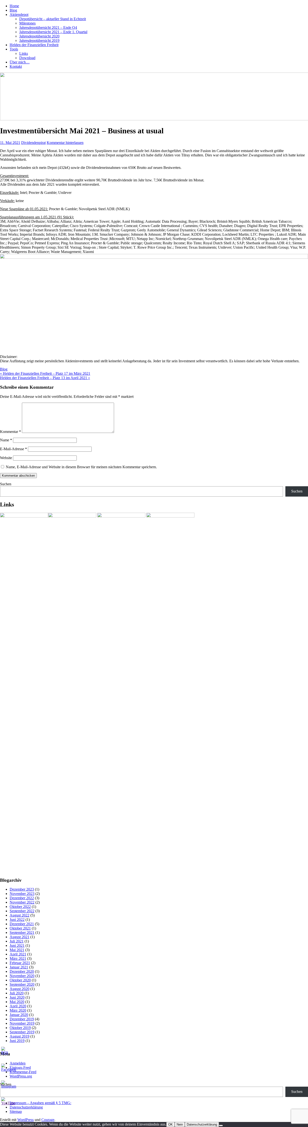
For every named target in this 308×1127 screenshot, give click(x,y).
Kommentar (10, 432)
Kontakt (16, 66)
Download (27, 58)
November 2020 (22, 976)
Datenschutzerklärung (202, 1124)
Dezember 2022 (22, 898)
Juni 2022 (17, 920)
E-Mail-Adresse (13, 449)
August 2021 (19, 937)
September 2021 (22, 932)
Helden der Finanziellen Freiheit (34, 45)
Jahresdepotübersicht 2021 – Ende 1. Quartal (53, 32)
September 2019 (22, 1032)
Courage (47, 1120)
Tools (14, 49)
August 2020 (19, 989)
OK (170, 1124)
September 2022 (22, 911)
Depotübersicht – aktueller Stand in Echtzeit (52, 19)
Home (14, 6)
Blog (13, 10)
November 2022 (22, 902)
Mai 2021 (17, 950)
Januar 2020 (19, 1015)
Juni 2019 (17, 1041)
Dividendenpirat (33, 143)
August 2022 (19, 915)
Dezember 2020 (22, 971)
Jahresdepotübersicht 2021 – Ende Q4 (48, 27)
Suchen (5, 484)
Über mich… (20, 62)
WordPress (25, 1120)
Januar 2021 (19, 967)
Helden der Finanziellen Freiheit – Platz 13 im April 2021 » (45, 378)
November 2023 (22, 894)
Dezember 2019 (22, 1019)
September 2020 (22, 984)
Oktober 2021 (20, 928)
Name (6, 440)
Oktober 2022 (20, 907)
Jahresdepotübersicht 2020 (39, 36)
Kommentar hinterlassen (65, 143)
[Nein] (221, 1125)
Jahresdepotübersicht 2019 (39, 40)
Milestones (27, 23)
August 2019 (19, 1036)
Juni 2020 (17, 997)
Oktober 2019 (20, 1028)
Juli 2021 (17, 941)
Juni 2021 (17, 945)
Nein (180, 1124)
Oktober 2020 (20, 980)
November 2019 (22, 1023)
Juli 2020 (17, 993)
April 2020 (18, 1006)
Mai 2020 (17, 1002)
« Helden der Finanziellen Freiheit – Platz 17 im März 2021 (45, 373)
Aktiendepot (19, 14)
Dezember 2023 (22, 889)
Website (6, 458)
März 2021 (18, 958)
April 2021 (18, 954)
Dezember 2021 (22, 924)
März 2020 (18, 1010)
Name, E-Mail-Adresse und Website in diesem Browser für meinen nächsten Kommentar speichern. (81, 467)
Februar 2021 (20, 963)
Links (23, 53)
